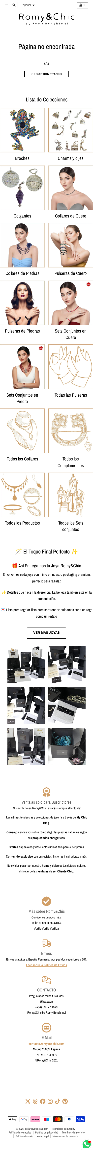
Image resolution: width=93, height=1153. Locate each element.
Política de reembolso (20, 1132)
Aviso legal (43, 1136)
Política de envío (24, 1136)
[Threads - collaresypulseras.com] (35, 1101)
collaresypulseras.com (36, 1129)
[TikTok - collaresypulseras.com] (58, 1101)
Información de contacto (65, 1136)
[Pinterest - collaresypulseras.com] (65, 1101)
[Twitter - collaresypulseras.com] (28, 1101)
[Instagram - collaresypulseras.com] (50, 1101)
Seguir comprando (46, 73)
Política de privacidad (46, 1132)
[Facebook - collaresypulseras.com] (43, 1101)
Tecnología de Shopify (63, 1129)
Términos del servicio (73, 1132)
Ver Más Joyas (46, 632)
